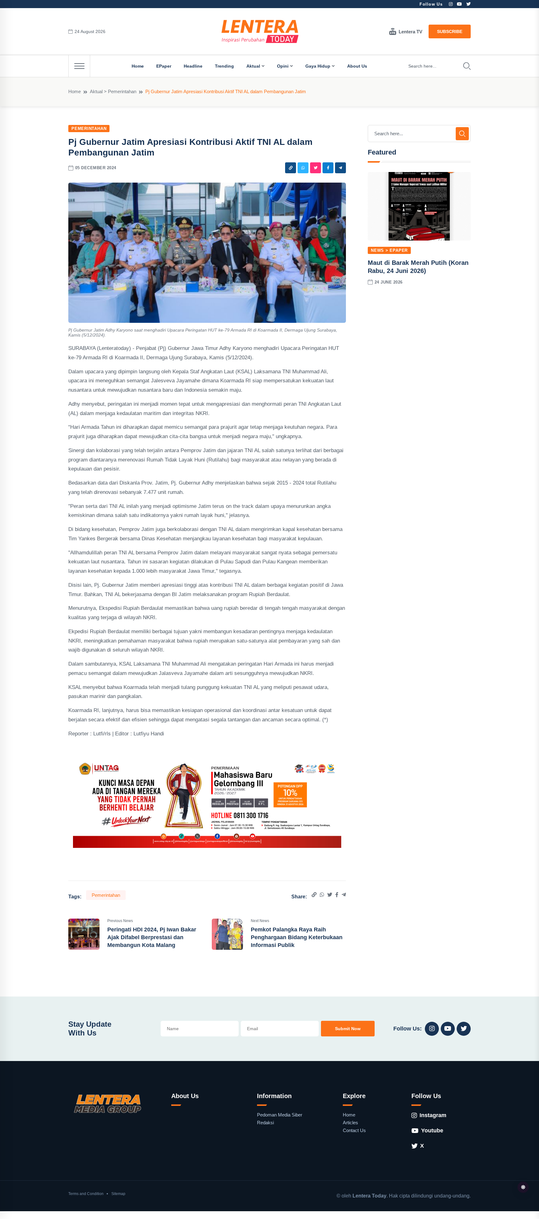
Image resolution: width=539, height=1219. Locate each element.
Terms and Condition (86, 1194)
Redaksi (265, 1122)
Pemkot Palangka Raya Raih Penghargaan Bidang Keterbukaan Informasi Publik (296, 937)
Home (138, 66)
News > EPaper (389, 250)
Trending (224, 66)
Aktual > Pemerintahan (113, 91)
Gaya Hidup (317, 66)
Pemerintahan (88, 128)
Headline (193, 66)
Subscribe (449, 31)
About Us (357, 66)
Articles (350, 1122)
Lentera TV (410, 31)
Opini (283, 66)
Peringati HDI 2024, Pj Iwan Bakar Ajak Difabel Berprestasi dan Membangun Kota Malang (151, 937)
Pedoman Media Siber (279, 1114)
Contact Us (354, 1130)
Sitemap (118, 1194)
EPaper (163, 66)
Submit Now (348, 1028)
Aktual (253, 66)
